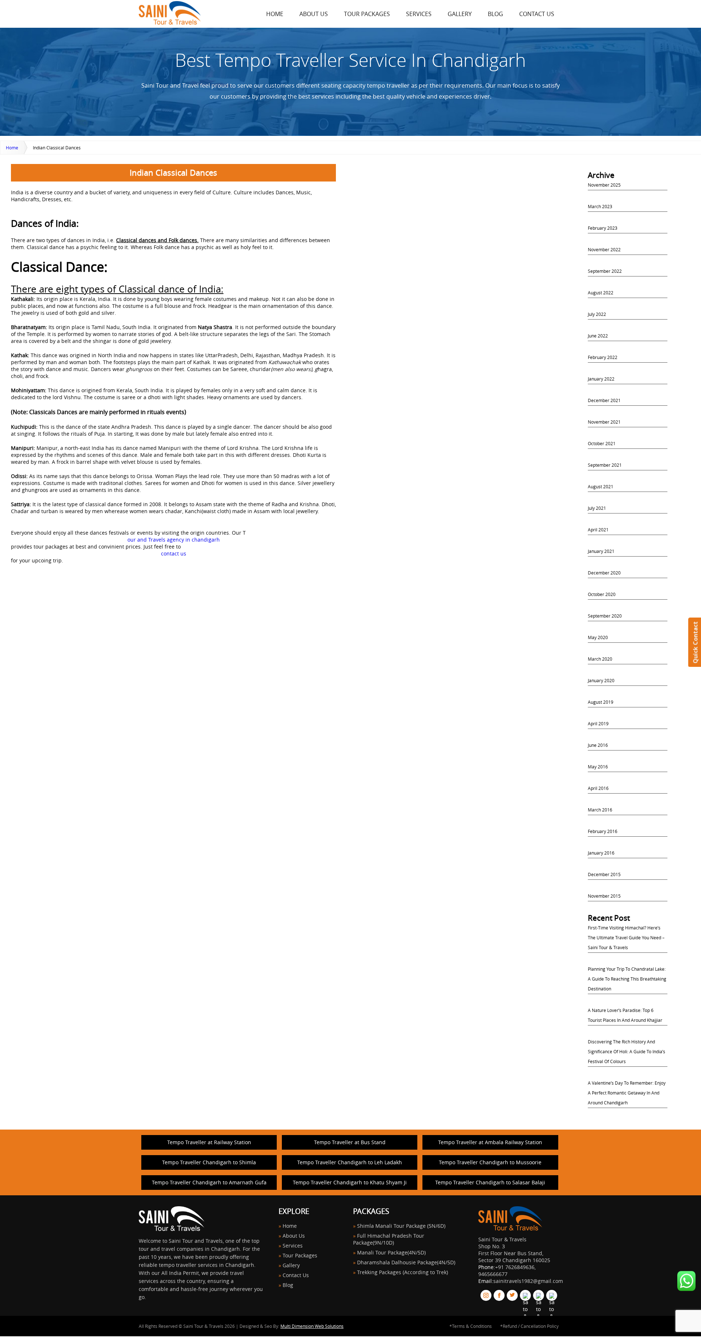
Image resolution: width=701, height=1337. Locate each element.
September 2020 (605, 616)
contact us (173, 553)
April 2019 (598, 723)
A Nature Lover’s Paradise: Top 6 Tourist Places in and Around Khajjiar (625, 1015)
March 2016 (600, 810)
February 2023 (602, 228)
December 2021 (604, 400)
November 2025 (604, 185)
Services (419, 14)
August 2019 (600, 702)
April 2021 (598, 529)
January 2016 (601, 853)
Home (12, 147)
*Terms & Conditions (470, 1326)
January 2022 (601, 379)
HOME (274, 14)
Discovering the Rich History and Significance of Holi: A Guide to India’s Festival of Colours (626, 1051)
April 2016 (598, 788)
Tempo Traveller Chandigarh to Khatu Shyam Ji (350, 1182)
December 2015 (604, 874)
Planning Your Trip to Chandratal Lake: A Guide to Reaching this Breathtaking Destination (627, 979)
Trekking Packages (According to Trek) (402, 1272)
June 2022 (598, 336)
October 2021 (602, 443)
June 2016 (598, 745)
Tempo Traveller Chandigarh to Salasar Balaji (490, 1182)
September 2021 (605, 465)
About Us (313, 14)
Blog (495, 14)
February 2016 (602, 831)
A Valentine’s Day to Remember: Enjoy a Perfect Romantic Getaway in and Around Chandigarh (627, 1092)
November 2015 (604, 896)
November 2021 (604, 422)
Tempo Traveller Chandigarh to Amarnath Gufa (209, 1182)
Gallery (460, 14)
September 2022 (605, 271)
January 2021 (601, 551)
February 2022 (602, 357)
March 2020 (600, 659)
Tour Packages (367, 14)
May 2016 (598, 766)
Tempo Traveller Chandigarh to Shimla (209, 1162)
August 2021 (600, 486)
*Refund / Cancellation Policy (529, 1326)
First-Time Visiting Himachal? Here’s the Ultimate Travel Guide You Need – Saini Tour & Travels (626, 937)
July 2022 (597, 314)
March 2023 (600, 206)
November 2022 (604, 249)
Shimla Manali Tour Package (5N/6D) (401, 1225)
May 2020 (598, 637)
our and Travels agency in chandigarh (173, 539)
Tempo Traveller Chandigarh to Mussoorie (490, 1162)
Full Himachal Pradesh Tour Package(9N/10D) (388, 1239)
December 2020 (604, 573)
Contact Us (536, 14)
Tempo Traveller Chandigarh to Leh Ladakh (349, 1162)
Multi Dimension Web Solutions (312, 1326)
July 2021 (597, 508)
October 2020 (602, 594)
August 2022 (600, 292)
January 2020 (601, 680)
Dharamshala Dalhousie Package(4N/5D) (406, 1262)
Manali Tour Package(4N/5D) (391, 1252)
